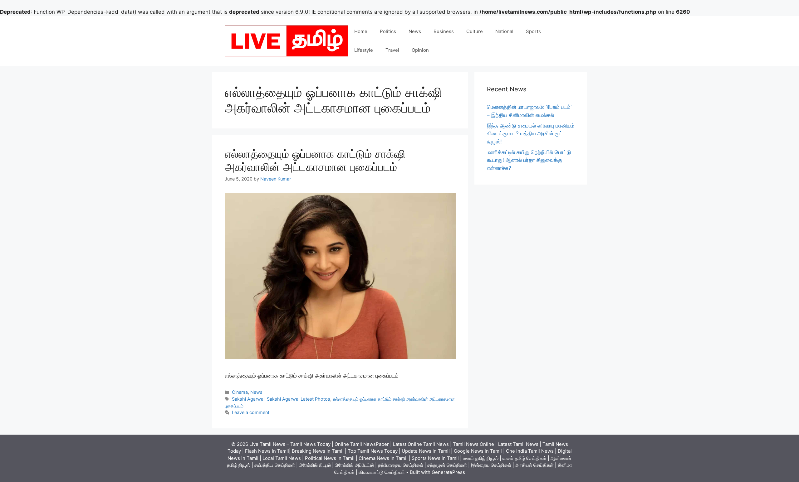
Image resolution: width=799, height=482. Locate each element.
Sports (533, 31)
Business (444, 31)
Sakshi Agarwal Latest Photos (298, 399)
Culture (474, 31)
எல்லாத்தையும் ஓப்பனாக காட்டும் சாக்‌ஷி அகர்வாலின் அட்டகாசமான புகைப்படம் (315, 160)
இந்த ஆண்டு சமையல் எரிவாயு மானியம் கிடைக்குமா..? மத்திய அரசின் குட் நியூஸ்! (530, 134)
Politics (388, 31)
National (504, 31)
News (415, 31)
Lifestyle (363, 50)
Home (360, 31)
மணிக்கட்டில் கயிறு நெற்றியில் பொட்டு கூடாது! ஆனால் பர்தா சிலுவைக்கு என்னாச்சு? (529, 160)
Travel (392, 50)
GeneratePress (448, 472)
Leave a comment (250, 412)
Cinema (240, 392)
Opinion (420, 50)
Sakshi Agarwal (248, 399)
